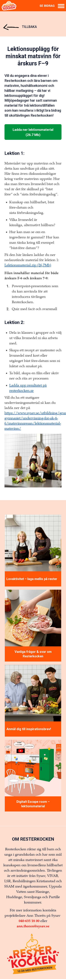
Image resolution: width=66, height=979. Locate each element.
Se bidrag (47, 6)
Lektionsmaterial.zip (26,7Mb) (27, 265)
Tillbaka (29, 27)
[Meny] (61, 6)
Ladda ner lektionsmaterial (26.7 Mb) (33, 132)
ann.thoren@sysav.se (33, 926)
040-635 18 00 (29, 921)
